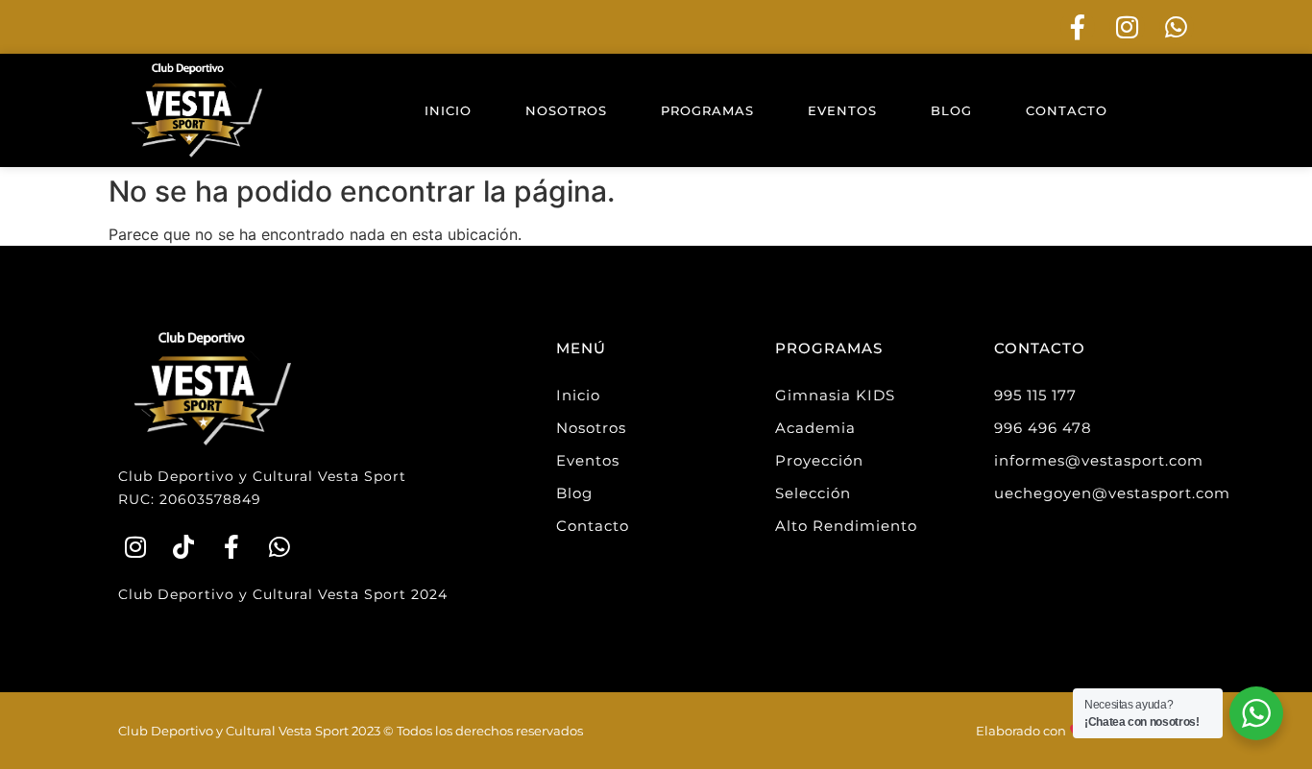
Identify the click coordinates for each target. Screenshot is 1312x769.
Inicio (448, 110)
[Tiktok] (183, 547)
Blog (951, 110)
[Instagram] (1126, 27)
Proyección (819, 460)
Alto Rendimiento (846, 526)
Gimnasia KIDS (835, 395)
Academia (815, 428)
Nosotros (566, 110)
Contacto (1066, 110)
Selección (813, 493)
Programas (707, 110)
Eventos (842, 110)
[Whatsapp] (1176, 27)
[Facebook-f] (1077, 27)
